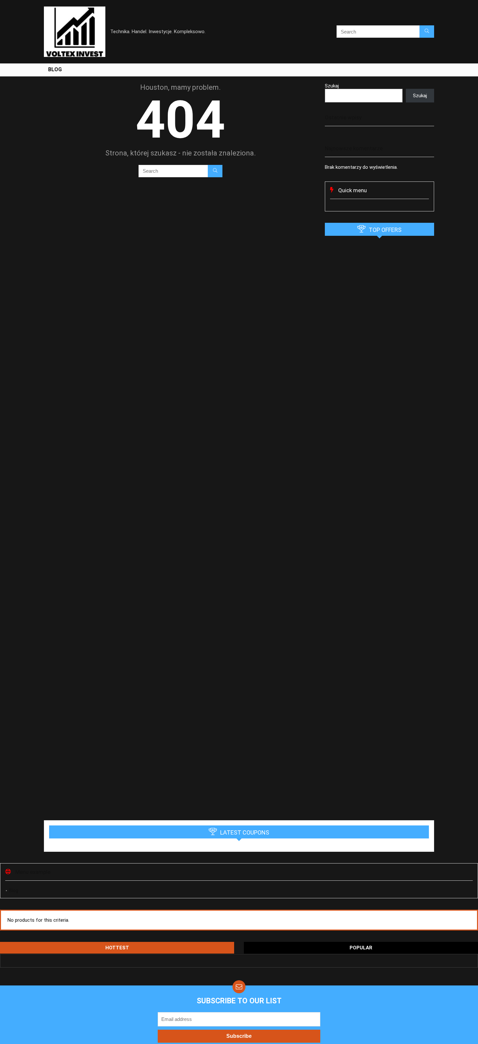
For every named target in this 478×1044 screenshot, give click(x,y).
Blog (55, 69)
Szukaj (332, 86)
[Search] (426, 31)
